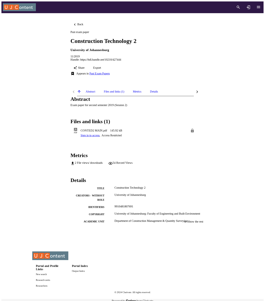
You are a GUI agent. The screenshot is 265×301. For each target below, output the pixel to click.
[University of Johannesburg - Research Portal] (19, 7)
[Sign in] (248, 7)
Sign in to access (90, 135)
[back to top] (79, 91)
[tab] (90, 91)
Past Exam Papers (99, 73)
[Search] (238, 7)
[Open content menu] (258, 7)
